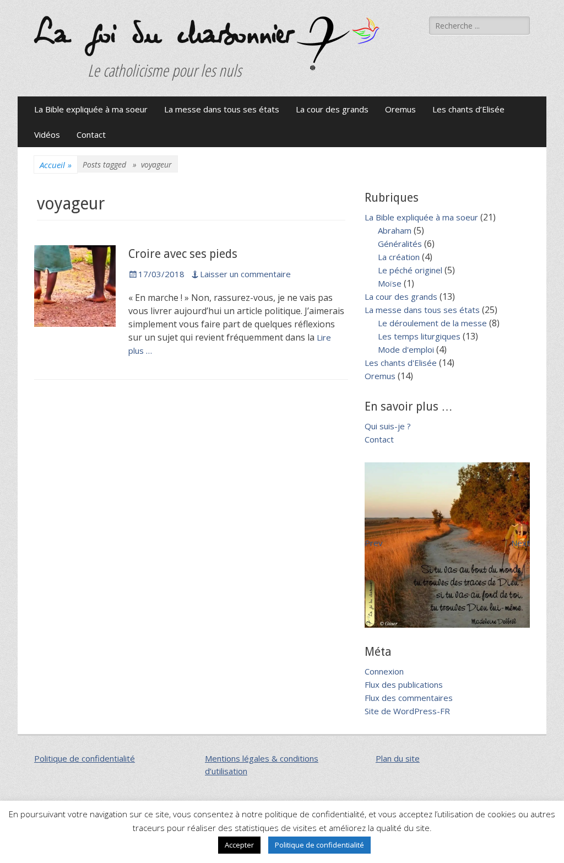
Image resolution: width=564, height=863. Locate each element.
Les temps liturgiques (419, 336)
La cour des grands (332, 109)
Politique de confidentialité (84, 758)
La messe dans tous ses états (221, 109)
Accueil (56, 164)
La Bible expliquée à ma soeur (91, 109)
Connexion (384, 671)
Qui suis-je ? (388, 426)
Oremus (400, 109)
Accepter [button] (239, 845)
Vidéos (47, 134)
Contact (91, 134)
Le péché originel (410, 270)
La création (399, 256)
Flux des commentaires (409, 697)
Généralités (400, 243)
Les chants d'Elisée (401, 362)
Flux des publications (404, 684)
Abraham (394, 230)
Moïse (390, 283)
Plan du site (398, 758)
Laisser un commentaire (245, 273)
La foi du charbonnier (162, 34)
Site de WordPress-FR (407, 710)
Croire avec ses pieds (182, 254)
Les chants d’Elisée (468, 109)
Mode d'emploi (406, 349)
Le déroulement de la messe (432, 322)
